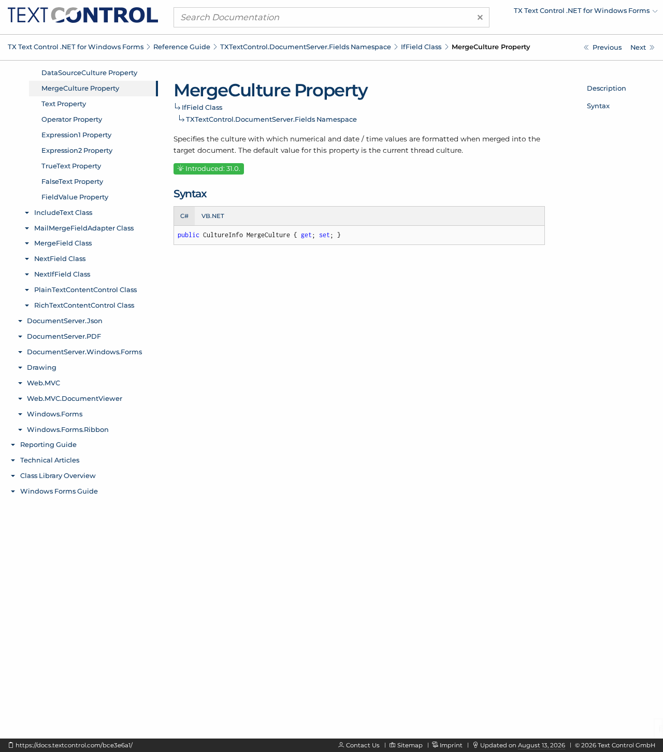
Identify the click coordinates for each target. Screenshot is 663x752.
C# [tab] (184, 216)
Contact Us (363, 745)
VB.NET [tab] (212, 216)
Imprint (451, 745)
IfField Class (421, 46)
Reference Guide (181, 46)
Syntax (598, 106)
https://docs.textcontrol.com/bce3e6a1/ (74, 745)
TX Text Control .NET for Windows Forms (75, 46)
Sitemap (410, 745)
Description (606, 88)
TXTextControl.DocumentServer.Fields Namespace (305, 46)
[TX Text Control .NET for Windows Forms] (83, 14)
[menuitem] (567, 13)
